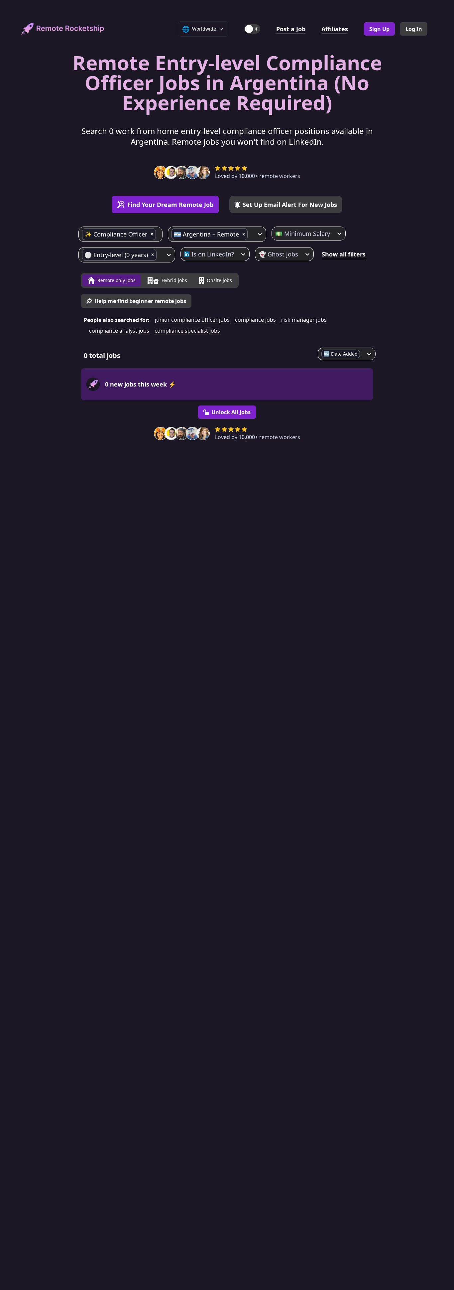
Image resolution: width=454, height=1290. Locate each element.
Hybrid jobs (174, 280)
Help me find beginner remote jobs (140, 301)
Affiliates (334, 29)
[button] (152, 234)
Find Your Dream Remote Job (170, 205)
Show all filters (344, 254)
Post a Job (290, 29)
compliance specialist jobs (187, 330)
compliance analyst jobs (119, 330)
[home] (62, 29)
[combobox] (158, 234)
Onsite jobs (219, 280)
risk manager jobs (304, 319)
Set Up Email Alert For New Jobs (290, 205)
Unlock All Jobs (231, 412)
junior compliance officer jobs (192, 319)
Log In (413, 29)
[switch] (252, 29)
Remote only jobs (116, 280)
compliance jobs (255, 319)
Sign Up (379, 29)
